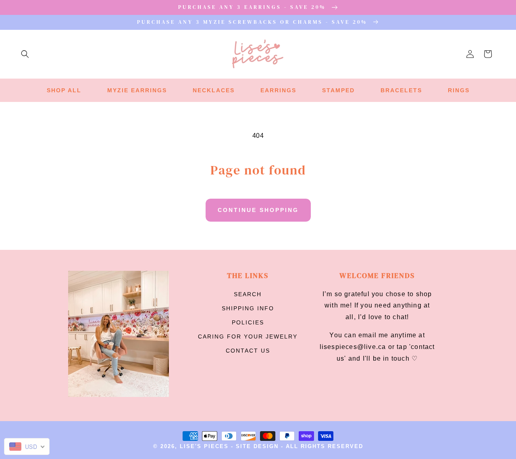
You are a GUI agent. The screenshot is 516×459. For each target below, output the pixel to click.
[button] (25, 54)
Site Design (257, 446)
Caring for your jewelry (248, 336)
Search (248, 294)
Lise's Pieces (204, 446)
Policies (248, 322)
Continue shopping (258, 210)
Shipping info (248, 308)
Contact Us (248, 350)
